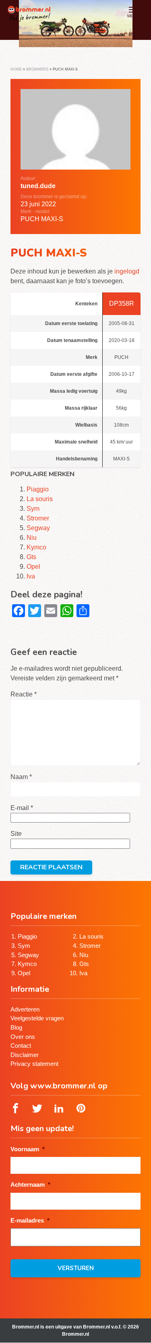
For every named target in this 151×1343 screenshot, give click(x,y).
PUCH (30, 219)
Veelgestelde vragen (37, 1018)
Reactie (23, 694)
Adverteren (24, 1009)
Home (16, 69)
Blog (16, 1027)
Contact (20, 1045)
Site (16, 833)
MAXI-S (52, 219)
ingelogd (126, 271)
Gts (31, 556)
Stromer (38, 518)
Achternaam (30, 1184)
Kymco (36, 547)
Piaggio (38, 489)
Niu (32, 537)
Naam (21, 776)
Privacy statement (34, 1063)
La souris (40, 498)
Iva (31, 576)
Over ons (22, 1036)
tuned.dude (38, 185)
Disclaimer (24, 1054)
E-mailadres (30, 1220)
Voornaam (27, 1149)
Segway (38, 527)
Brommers (37, 69)
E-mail (21, 807)
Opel (33, 566)
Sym (33, 508)
